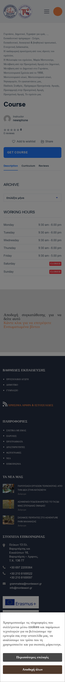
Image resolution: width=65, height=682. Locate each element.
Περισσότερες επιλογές (32, 657)
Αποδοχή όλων (32, 669)
